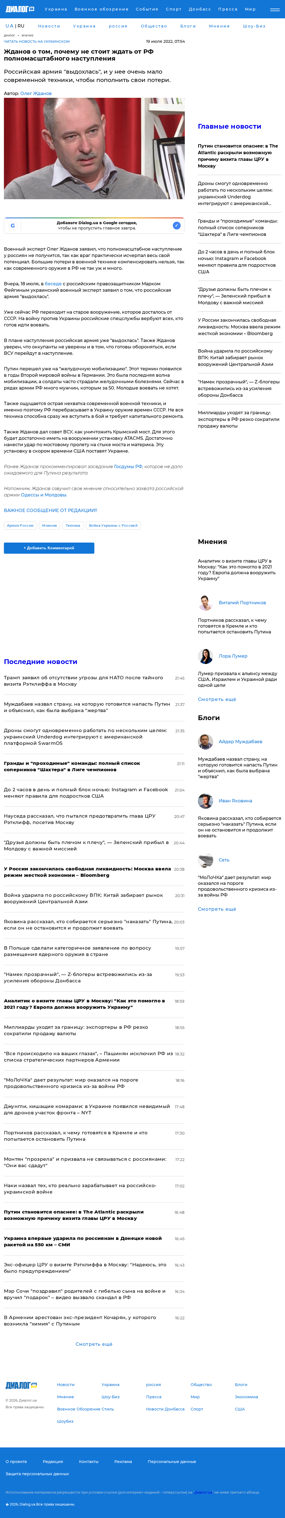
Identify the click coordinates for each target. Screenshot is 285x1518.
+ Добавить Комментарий (49, 548)
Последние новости (41, 662)
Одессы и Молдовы (44, 495)
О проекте (16, 1461)
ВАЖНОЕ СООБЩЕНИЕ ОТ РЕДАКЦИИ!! (50, 510)
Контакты (89, 1461)
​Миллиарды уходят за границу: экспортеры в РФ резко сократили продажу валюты (238, 419)
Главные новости (230, 126)
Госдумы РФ (128, 466)
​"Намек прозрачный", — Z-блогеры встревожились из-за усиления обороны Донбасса (239, 388)
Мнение (27, 35)
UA (10, 26)
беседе (53, 283)
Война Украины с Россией (113, 525)
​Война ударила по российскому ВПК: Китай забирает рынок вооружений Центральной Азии (235, 357)
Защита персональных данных (37, 1473)
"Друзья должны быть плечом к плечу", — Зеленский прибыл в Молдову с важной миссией (235, 296)
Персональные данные (172, 1461)
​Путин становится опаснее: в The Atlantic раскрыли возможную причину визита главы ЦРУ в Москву (238, 156)
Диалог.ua (203, 1492)
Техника (73, 525)
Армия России (20, 525)
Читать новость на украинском (37, 41)
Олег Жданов (36, 93)
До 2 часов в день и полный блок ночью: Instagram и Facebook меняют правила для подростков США (237, 261)
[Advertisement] (94, 602)
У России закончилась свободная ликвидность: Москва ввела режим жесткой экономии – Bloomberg (239, 327)
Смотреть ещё (94, 1344)
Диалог (9, 35)
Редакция (53, 1461)
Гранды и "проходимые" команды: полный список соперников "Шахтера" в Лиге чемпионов (238, 227)
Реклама (123, 1461)
